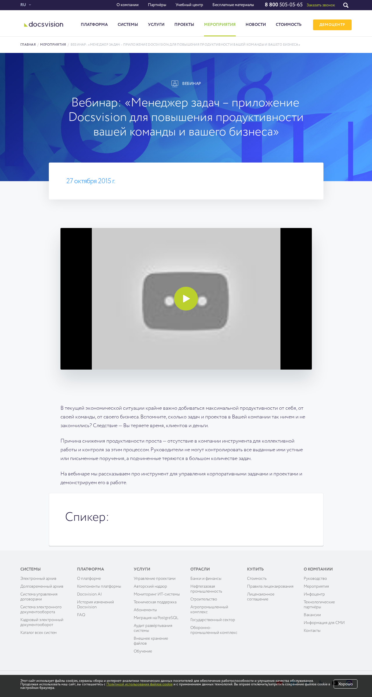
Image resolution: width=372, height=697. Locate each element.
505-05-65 (284, 5)
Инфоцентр (314, 594)
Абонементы (145, 610)
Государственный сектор (212, 620)
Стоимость (289, 25)
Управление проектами (155, 579)
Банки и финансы (205, 579)
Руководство (315, 579)
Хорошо (345, 684)
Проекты (184, 25)
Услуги (156, 25)
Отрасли (200, 569)
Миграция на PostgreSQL (156, 618)
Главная (28, 44)
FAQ (81, 615)
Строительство (203, 599)
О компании (128, 5)
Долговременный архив (41, 586)
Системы (128, 25)
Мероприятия (220, 25)
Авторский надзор (150, 586)
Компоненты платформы (99, 586)
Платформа (94, 25)
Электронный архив (38, 579)
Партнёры (157, 5)
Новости (256, 25)
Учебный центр (189, 5)
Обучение (143, 651)
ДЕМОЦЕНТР (332, 25)
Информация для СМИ (324, 623)
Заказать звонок (321, 5)
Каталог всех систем (38, 633)
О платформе (89, 579)
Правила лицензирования (270, 586)
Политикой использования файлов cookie (139, 684)
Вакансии (312, 615)
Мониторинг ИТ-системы (157, 594)
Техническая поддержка (155, 602)
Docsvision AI (89, 594)
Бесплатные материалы (233, 5)
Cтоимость (257, 579)
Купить (255, 569)
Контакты (312, 631)
